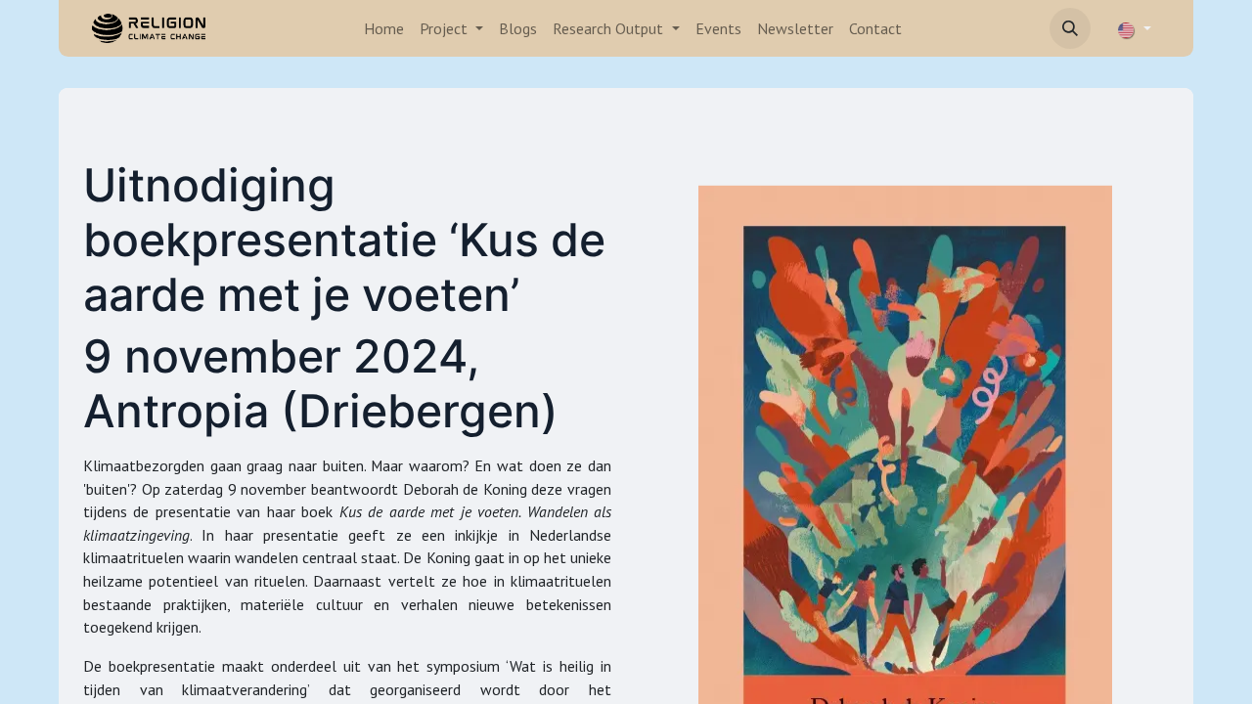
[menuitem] (384, 28)
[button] (1070, 28)
